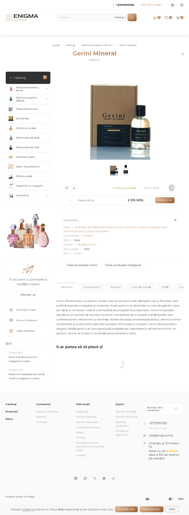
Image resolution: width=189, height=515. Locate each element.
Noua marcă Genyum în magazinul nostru (23, 359)
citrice (92, 244)
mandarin (131, 227)
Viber (95, 478)
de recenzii (171, 454)
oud (90, 231)
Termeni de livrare (87, 422)
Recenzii (41, 416)
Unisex (78, 253)
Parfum (88, 235)
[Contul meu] (181, 5)
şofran (105, 231)
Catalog (11, 404)
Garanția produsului (88, 427)
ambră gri (81, 227)
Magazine (82, 411)
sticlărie (82, 244)
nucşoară (153, 227)
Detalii (80, 432)
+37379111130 (125, 5)
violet (97, 231)
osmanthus (70, 231)
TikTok (113, 478)
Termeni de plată (86, 416)
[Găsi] (132, 17)
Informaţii (83, 404)
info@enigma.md (161, 435)
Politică (80, 437)
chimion (118, 227)
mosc (163, 227)
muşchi (142, 227)
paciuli (82, 231)
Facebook (76, 478)
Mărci (9, 418)
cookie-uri (29, 509)
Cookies (80, 455)
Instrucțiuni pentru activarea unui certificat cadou (90, 446)
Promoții (12, 411)
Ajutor (120, 404)
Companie (43, 404)
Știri (8, 343)
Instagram (85, 478)
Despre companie (47, 411)
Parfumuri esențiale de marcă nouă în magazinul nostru (26, 376)
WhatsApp (104, 478)
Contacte (41, 422)
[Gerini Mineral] (119, 118)
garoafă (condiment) (100, 227)
